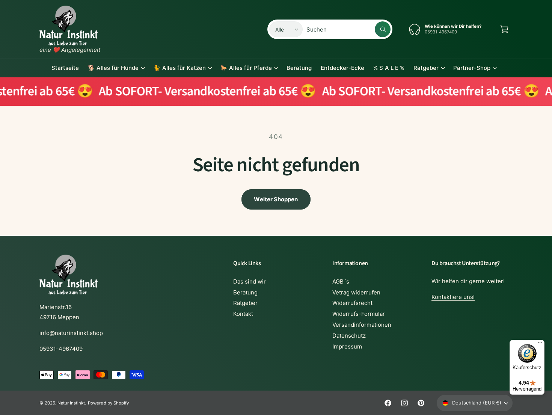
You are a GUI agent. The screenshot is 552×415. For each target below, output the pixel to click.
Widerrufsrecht (352, 302)
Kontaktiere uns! (453, 296)
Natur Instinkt (71, 403)
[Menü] (539, 344)
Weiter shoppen (276, 199)
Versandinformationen (361, 324)
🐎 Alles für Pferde (246, 67)
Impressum (347, 346)
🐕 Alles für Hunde (113, 67)
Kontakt (243, 313)
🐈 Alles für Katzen (179, 67)
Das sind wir (249, 281)
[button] (504, 29)
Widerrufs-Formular (358, 313)
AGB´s (340, 281)
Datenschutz (349, 335)
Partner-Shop (471, 67)
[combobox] (348, 29)
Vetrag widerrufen (356, 292)
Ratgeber (426, 67)
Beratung (245, 292)
